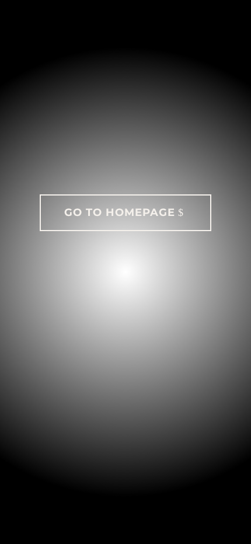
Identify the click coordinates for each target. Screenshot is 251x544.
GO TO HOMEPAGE (119, 212)
